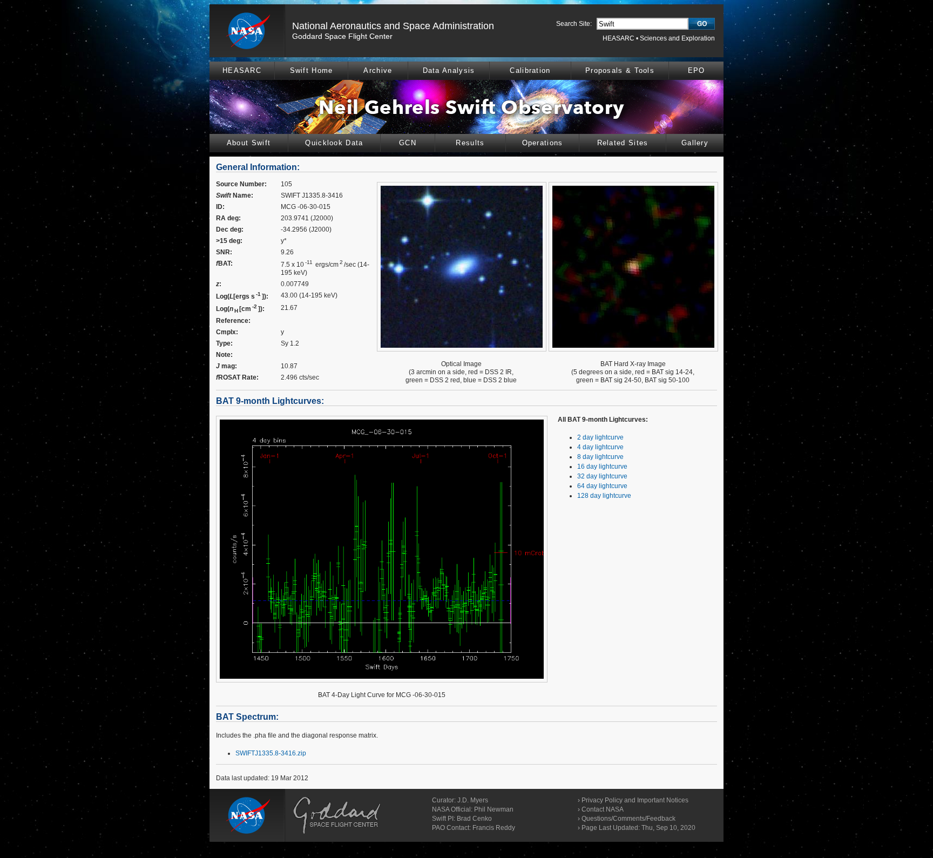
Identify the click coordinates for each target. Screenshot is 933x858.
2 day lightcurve (600, 437)
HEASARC (618, 38)
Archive (377, 70)
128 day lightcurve (604, 495)
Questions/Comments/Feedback (628, 818)
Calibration (530, 70)
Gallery (694, 143)
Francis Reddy (493, 828)
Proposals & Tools (619, 70)
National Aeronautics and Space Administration (393, 26)
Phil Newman (493, 809)
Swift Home (311, 70)
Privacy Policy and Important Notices (635, 800)
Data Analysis (449, 70)
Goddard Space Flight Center (342, 36)
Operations (542, 143)
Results (470, 143)
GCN (407, 143)
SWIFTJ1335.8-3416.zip (270, 753)
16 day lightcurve (602, 466)
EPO (696, 70)
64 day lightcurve (602, 486)
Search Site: (574, 24)
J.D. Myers (472, 800)
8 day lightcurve (600, 457)
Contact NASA (603, 809)
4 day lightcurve (600, 447)
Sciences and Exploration (677, 38)
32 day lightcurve (602, 476)
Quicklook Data (334, 143)
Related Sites (622, 143)
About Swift (249, 143)
